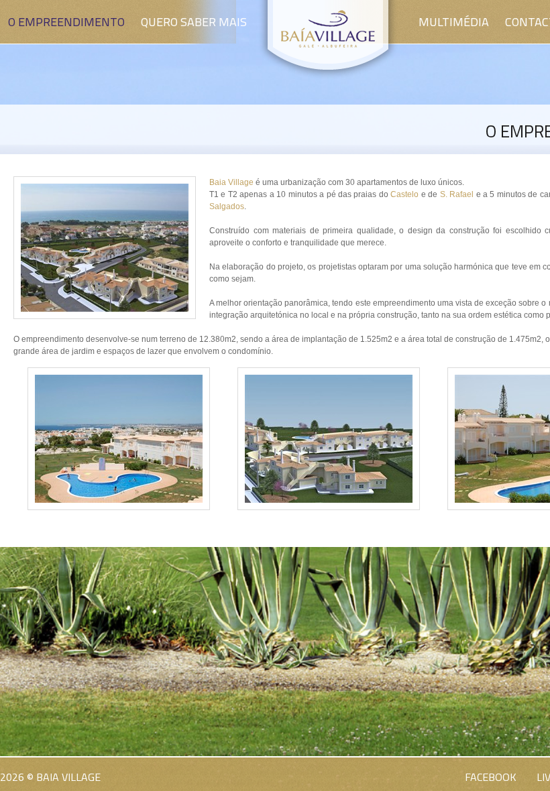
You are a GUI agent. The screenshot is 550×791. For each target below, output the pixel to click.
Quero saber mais (194, 22)
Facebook (490, 777)
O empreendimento (66, 22)
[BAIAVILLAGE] (328, 76)
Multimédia (454, 22)
